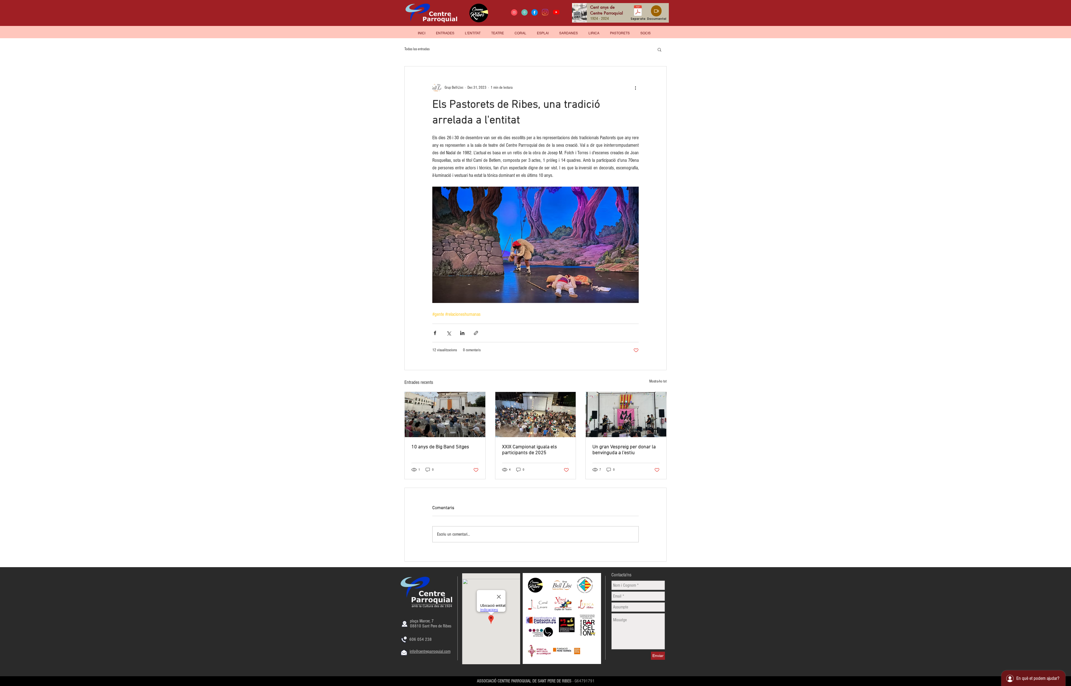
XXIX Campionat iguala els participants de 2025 (529, 450)
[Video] (656, 10)
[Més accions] (635, 87)
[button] (645, 31)
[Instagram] (545, 12)
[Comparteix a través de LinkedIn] (462, 333)
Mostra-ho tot (658, 381)
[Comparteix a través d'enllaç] (476, 333)
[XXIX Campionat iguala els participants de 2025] (535, 414)
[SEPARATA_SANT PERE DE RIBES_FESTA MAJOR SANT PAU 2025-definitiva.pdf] (638, 11)
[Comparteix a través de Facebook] (435, 333)
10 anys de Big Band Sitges (440, 447)
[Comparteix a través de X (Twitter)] (448, 333)
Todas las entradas (417, 49)
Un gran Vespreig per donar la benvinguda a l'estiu (624, 450)
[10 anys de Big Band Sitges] (445, 414)
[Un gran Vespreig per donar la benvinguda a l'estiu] (626, 414)
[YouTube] (556, 12)
